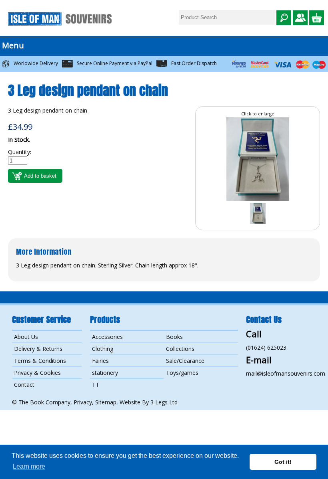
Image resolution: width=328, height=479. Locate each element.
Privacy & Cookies (37, 372)
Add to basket (40, 176)
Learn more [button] (29, 466)
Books (174, 336)
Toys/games (182, 372)
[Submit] (283, 18)
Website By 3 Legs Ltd (149, 402)
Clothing (102, 348)
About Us (26, 336)
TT (95, 384)
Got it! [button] (283, 462)
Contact (24, 384)
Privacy (83, 402)
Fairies (100, 360)
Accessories (107, 336)
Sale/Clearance (185, 360)
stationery (105, 372)
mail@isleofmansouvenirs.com (285, 373)
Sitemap (105, 402)
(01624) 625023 (266, 347)
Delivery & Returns (38, 348)
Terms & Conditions (40, 360)
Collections (180, 348)
